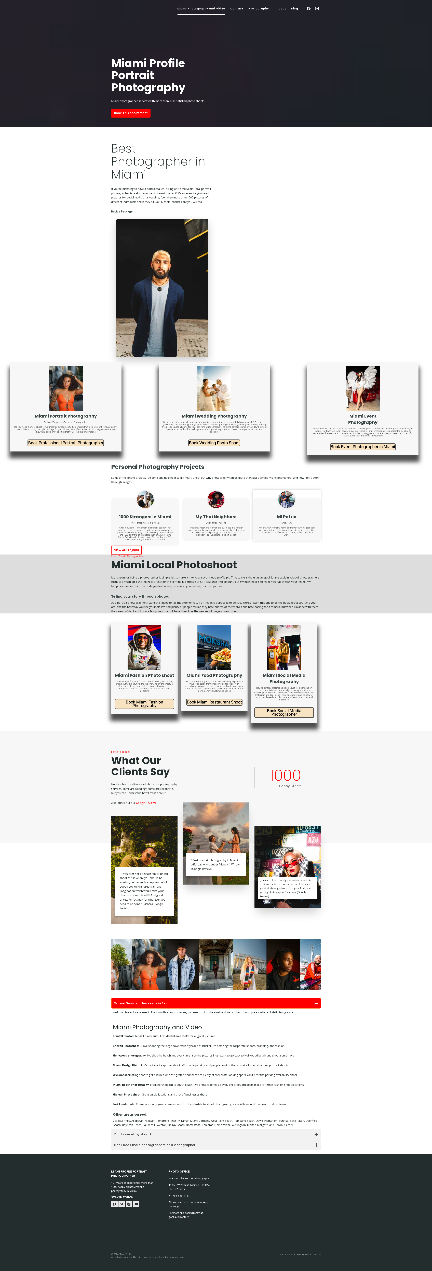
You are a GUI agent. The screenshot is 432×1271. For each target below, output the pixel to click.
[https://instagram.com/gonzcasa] (317, 8)
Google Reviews (146, 803)
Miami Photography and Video (201, 8)
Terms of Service (286, 1254)
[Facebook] (114, 1204)
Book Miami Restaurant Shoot (214, 702)
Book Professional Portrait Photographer (65, 442)
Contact (237, 8)
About (281, 8)
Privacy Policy (304, 1254)
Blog (294, 8)
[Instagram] (129, 1204)
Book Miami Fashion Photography (144, 704)
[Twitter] (121, 1204)
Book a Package (122, 211)
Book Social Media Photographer (284, 712)
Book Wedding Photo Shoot (214, 442)
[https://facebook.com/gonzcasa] (308, 8)
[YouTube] (136, 1204)
